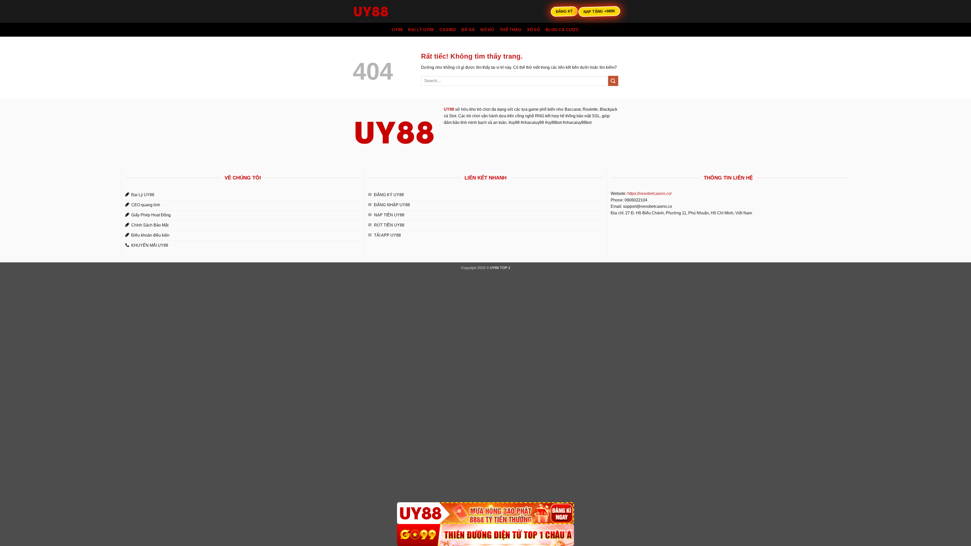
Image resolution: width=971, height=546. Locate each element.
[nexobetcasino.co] (378, 11)
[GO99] (485, 535)
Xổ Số (533, 30)
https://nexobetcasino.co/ (649, 193)
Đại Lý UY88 (421, 30)
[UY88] (485, 513)
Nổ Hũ (487, 30)
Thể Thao (510, 30)
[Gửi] (613, 81)
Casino (447, 30)
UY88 (397, 30)
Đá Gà (468, 30)
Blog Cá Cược (562, 30)
